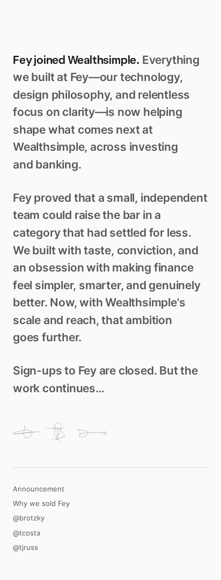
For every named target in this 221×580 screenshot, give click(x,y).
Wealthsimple (102, 60)
